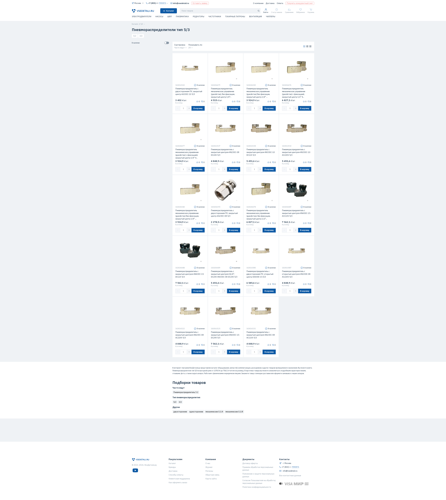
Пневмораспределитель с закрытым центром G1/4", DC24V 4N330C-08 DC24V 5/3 (224, 274)
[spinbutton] (183, 108)
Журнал (208, 467)
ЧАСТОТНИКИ (214, 16)
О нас (207, 463)
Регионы (209, 471)
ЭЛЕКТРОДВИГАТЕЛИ (141, 16)
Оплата (280, 3)
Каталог (170, 11)
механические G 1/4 (214, 411)
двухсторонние (180, 411)
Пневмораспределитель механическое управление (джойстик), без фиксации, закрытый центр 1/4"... (223, 92)
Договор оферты (250, 463)
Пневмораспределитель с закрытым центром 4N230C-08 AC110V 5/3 (260, 335)
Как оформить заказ (178, 482)
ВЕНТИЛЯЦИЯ (255, 16)
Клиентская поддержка (179, 478)
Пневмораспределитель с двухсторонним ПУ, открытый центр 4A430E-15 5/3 (259, 274)
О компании (258, 3)
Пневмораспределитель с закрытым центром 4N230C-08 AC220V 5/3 (189, 335)
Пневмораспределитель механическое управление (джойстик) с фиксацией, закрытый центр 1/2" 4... (293, 92)
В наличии (136, 43)
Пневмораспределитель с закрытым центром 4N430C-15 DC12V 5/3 (189, 274)
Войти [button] (265, 12)
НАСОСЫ (159, 16)
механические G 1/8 (234, 411)
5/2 (134, 36)
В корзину (198, 108)
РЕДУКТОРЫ (198, 16)
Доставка (270, 3)
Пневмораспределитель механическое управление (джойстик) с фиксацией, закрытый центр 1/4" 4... (187, 153)
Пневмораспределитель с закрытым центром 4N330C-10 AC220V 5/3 (296, 152)
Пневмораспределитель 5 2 (185, 392)
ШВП (169, 16)
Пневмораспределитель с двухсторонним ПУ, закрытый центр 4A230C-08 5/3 (224, 213)
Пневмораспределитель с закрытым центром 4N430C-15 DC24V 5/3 (225, 335)
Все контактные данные (290, 475)
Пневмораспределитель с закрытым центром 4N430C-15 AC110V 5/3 (296, 213)
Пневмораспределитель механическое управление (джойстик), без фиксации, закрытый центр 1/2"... (258, 214)
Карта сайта (211, 478)
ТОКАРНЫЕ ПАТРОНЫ (235, 16)
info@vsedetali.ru (181, 3)
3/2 (141, 36)
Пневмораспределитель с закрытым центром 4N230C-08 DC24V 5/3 (225, 152)
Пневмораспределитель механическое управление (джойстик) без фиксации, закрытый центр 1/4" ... (258, 92)
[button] (133, 18)
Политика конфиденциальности (256, 487)
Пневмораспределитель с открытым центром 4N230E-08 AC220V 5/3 (296, 274)
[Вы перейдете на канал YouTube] (135, 470)
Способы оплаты (176, 475)
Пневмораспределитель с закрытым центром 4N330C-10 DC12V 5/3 (260, 152)
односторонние (196, 411)
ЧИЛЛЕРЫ (270, 16)
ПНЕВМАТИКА (182, 16)
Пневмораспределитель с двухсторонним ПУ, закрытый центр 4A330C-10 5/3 (188, 91)
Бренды (172, 467)
